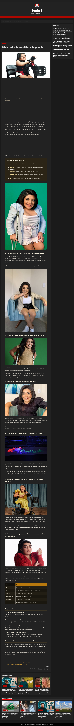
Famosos (16, 17)
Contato (33, 722)
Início (2, 17)
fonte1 (4, 49)
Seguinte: (39, 668)
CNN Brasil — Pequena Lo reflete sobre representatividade (18, 662)
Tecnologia (22, 17)
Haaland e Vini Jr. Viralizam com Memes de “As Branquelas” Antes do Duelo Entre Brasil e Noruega (42, 690)
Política (11, 17)
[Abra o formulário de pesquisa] (72, 17)
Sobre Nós (37, 722)
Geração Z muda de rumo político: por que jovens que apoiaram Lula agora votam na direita (62, 46)
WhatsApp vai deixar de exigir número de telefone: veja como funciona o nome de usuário (62, 29)
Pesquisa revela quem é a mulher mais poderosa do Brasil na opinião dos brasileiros (62, 33)
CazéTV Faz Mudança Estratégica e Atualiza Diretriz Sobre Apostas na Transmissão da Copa (25, 690)
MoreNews (44, 724)
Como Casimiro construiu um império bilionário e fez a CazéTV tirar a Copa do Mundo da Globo (9, 690)
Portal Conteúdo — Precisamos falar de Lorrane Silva (17, 664)
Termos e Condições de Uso (47, 722)
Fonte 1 (37, 10)
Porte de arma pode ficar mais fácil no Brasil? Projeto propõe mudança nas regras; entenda (61, 42)
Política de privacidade (25, 722)
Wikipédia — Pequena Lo (12, 660)
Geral (6, 17)
